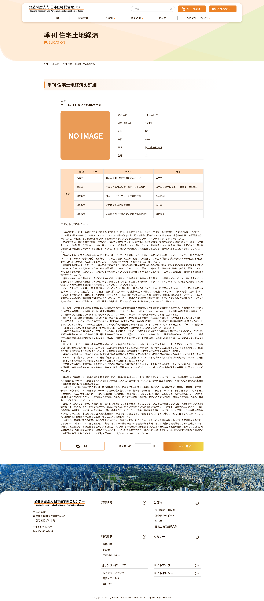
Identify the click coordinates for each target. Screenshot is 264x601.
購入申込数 (125, 446)
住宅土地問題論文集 (166, 526)
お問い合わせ (224, 9)
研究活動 (106, 536)
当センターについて (113, 573)
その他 (106, 549)
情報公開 (107, 583)
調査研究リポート (165, 515)
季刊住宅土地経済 (165, 510)
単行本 (158, 521)
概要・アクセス (111, 578)
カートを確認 (193, 9)
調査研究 (107, 544)
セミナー (159, 536)
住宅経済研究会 (111, 555)
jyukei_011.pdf (153, 147)
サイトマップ (162, 565)
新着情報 (106, 502)
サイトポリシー (163, 573)
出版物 (55, 64)
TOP (46, 64)
